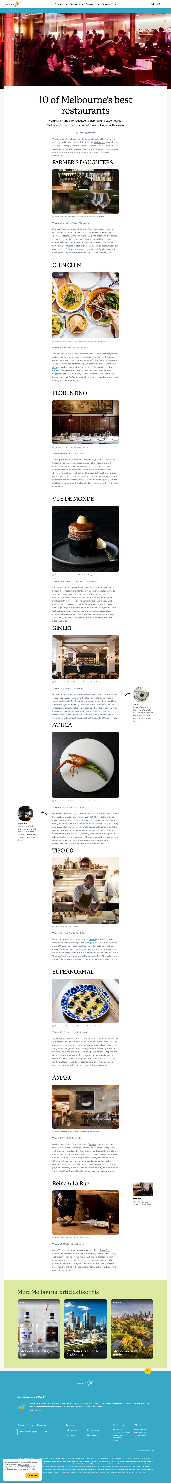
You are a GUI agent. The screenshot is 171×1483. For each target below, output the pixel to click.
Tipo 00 (92, 939)
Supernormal (58, 1038)
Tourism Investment (141, 1435)
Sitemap (116, 1440)
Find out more (23, 1464)
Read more (35, 1410)
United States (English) (28, 1432)
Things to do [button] (91, 4)
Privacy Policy (118, 1429)
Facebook (74, 1430)
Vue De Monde (92, 587)
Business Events (140, 1432)
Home (4, 11)
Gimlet (114, 694)
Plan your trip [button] (108, 4)
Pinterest (94, 1435)
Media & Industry (140, 1429)
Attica (116, 813)
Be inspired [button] (60, 4)
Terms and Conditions (121, 1432)
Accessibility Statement (117, 1436)
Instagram (95, 1430)
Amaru (92, 1144)
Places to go (14, 11)
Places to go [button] (75, 4)
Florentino (78, 459)
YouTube (73, 1435)
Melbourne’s (99, 142)
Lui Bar (64, 621)
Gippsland (92, 229)
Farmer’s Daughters (61, 229)
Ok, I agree (32, 1475)
